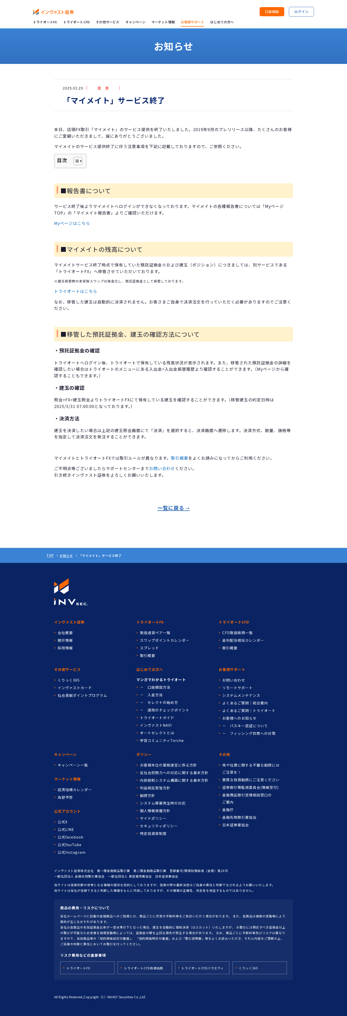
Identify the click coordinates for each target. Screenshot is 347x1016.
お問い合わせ (162, 468)
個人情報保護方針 (155, 810)
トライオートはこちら (75, 291)
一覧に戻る (170, 507)
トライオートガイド (157, 717)
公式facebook (70, 837)
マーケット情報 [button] (163, 22)
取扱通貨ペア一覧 (155, 632)
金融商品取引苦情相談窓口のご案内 (247, 798)
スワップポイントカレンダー (165, 640)
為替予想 (65, 797)
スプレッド (149, 647)
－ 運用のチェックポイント (165, 709)
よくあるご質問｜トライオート (249, 710)
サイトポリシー (153, 818)
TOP (50, 555)
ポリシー (144, 754)
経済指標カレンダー (75, 789)
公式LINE (66, 829)
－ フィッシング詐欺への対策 (249, 733)
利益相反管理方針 (155, 787)
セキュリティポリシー (159, 825)
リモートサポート (237, 687)
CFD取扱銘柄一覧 (237, 632)
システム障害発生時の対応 (163, 803)
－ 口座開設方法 (155, 687)
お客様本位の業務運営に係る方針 (168, 765)
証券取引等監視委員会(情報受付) (250, 787)
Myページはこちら (72, 223)
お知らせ (66, 556)
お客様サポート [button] (192, 22)
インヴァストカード (75, 687)
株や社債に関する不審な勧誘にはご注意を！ (250, 768)
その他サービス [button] (107, 22)
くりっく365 (69, 680)
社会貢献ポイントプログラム (82, 695)
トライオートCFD (76, 22)
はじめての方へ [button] (222, 22)
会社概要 (65, 632)
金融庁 (228, 809)
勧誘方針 (147, 795)
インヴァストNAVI (156, 725)
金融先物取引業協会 (239, 817)
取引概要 (179, 458)
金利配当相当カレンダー (243, 640)
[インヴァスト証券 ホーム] (53, 12)
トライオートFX (45, 22)
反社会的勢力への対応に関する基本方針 (174, 772)
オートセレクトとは (157, 732)
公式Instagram (72, 852)
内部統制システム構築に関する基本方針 (174, 780)
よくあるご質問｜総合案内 (245, 702)
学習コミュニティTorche (162, 740)
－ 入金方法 (151, 694)
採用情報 (65, 647)
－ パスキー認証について (245, 725)
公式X (63, 821)
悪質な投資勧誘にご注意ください (250, 779)
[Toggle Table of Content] (75, 161)
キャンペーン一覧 (73, 765)
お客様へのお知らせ (239, 718)
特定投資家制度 (153, 833)
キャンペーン (135, 22)
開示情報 (65, 640)
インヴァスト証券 (69, 622)
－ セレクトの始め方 (159, 702)
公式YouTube (70, 844)
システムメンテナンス (241, 695)
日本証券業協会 (235, 824)
